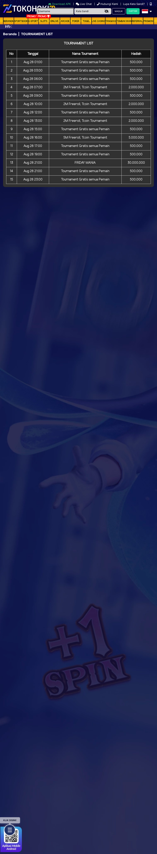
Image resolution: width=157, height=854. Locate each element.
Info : (8, 27)
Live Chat (85, 4)
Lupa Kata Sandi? (134, 4)
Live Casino (98, 21)
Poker (75, 21)
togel (86, 21)
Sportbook (21, 21)
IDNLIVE (54, 21)
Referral (137, 21)
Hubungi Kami (109, 4)
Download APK (61, 4)
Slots (43, 21)
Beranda (8, 21)
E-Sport (33, 21)
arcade (65, 21)
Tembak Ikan (124, 21)
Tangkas (110, 21)
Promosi (148, 21)
